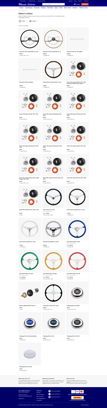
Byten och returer (40, 396)
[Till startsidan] (27, 4)
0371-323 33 (24, 394)
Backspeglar (37, 7)
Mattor (61, 7)
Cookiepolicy (39, 400)
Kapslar (56, 7)
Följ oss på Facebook (55, 394)
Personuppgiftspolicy (40, 398)
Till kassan (84, 4)
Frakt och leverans (40, 394)
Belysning (43, 7)
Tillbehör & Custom (83, 7)
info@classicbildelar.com (27, 396)
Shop (19, 10)
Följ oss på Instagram (55, 391)
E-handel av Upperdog (84, 404)
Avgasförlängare (29, 7)
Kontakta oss (21, 398)
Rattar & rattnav (67, 7)
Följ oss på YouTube (55, 397)
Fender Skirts (50, 7)
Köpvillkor (38, 392)
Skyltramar (75, 7)
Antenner (21, 7)
